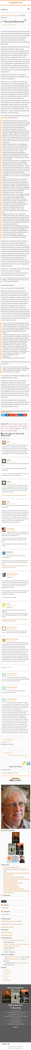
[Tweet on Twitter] (3, 415)
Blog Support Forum (7, 935)
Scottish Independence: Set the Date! (13, 877)
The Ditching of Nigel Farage (11, 887)
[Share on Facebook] (7, 415)
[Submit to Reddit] (12, 415)
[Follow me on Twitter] (5, 9)
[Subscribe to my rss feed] (2, 9)
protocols (8, 81)
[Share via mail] (25, 415)
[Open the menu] (28, 9)
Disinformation (7, 950)
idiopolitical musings (21, 963)
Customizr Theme (18, 1048)
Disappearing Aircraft (7, 927)
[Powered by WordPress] (21, 1046)
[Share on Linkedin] (21, 415)
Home (2, 15)
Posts (7, 15)
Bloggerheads (7, 970)
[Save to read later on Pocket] (16, 415)
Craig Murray (15, 2)
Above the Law (7, 752)
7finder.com (9, 667)
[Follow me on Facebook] (7, 9)
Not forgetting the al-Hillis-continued (11, 924)
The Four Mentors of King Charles (12, 883)
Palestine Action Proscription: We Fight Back (15, 1024)
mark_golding (12, 574)
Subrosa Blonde (7, 980)
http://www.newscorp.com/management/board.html (14, 495)
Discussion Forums (6, 932)
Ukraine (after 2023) (14, 957)
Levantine (10, 529)
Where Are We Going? (16, 1018)
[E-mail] (3, 9)
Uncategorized (14, 15)
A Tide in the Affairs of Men (11, 867)
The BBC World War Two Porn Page (11, 921)
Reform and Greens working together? (14, 940)
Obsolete (6, 978)
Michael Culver (12, 639)
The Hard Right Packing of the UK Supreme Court (16, 1012)
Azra (8, 604)
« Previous (4, 438)
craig (15, 24)
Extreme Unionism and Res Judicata (13, 889)
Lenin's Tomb (6, 976)
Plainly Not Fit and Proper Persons (18, 755)
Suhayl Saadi (12, 627)
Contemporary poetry (15, 959)
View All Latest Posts (6, 412)
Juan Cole (6, 974)
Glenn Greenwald (7, 972)
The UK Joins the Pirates (10, 885)
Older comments (7, 740)
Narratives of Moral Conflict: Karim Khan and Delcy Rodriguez (15, 1016)
